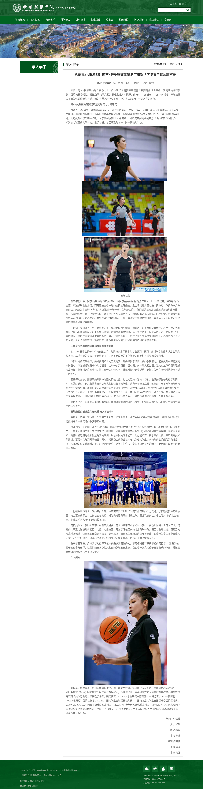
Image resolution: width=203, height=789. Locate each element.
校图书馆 (123, 19)
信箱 (175, 4)
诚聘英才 (80, 19)
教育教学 (50, 19)
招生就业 (95, 19)
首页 (172, 64)
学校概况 (20, 19)
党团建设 (154, 19)
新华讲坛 (139, 19)
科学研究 (65, 19)
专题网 (167, 19)
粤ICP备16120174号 (52, 775)
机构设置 (35, 19)
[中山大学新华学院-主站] (46, 7)
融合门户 (186, 4)
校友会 (109, 19)
